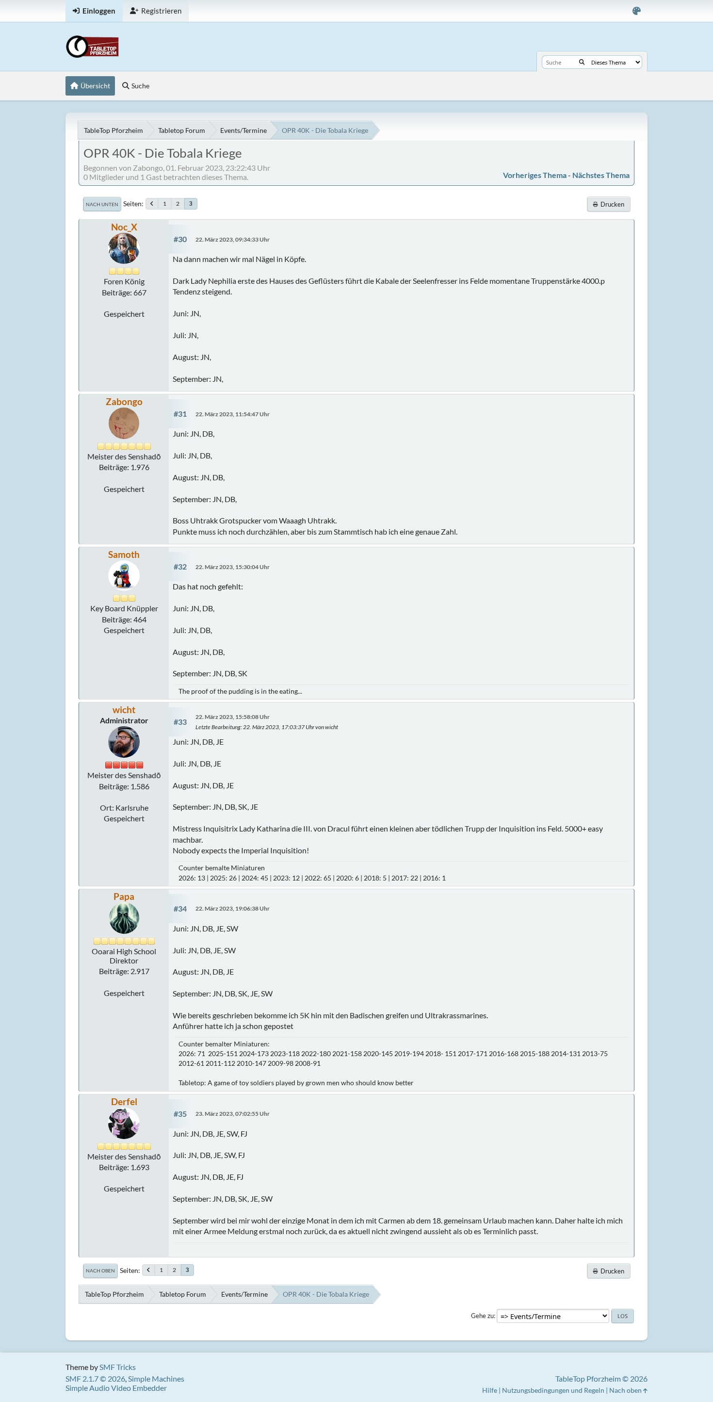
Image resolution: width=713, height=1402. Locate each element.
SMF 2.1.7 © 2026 (95, 1378)
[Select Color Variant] (637, 11)
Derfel (124, 1101)
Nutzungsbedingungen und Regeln (553, 1390)
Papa (123, 896)
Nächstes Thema (601, 174)
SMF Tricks (117, 1366)
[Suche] (581, 62)
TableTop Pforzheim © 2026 (601, 1378)
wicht (124, 709)
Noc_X (124, 226)
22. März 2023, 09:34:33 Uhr (232, 239)
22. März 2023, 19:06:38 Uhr (232, 908)
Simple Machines (156, 1378)
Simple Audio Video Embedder (116, 1387)
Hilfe (489, 1390)
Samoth (124, 554)
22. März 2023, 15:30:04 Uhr (232, 567)
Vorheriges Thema (535, 174)
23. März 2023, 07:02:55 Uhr (232, 1113)
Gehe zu (482, 1316)
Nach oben (100, 1270)
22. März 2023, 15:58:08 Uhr (232, 717)
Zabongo (124, 401)
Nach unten (102, 204)
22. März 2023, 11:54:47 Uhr (232, 414)
